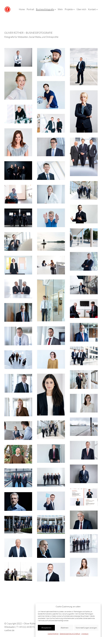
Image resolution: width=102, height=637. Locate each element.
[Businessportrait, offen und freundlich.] (18, 407)
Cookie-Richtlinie (53, 634)
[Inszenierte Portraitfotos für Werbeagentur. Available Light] (51, 217)
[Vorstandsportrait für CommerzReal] (51, 170)
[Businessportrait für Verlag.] (18, 383)
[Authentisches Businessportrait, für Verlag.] (18, 336)
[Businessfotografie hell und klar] (84, 403)
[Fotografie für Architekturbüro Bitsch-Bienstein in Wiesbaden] (51, 123)
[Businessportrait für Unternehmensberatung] (51, 335)
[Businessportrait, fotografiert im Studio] (51, 548)
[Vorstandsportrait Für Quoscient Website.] (84, 111)
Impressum (84, 634)
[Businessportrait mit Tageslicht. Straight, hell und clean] (51, 394)
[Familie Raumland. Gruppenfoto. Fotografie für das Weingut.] (18, 170)
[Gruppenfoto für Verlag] (18, 359)
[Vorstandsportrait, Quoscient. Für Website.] (18, 57)
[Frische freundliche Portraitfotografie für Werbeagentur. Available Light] (51, 501)
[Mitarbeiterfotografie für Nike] (51, 95)
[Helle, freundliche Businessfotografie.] (84, 261)
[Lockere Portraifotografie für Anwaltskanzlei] (84, 356)
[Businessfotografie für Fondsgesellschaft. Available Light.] (84, 308)
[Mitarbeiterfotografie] (18, 571)
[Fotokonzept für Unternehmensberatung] (51, 241)
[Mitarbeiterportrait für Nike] (18, 86)
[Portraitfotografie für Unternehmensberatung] (51, 194)
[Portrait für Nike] (51, 62)
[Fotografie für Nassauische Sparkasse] (18, 478)
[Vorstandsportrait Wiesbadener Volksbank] (84, 157)
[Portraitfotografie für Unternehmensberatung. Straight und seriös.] (84, 520)
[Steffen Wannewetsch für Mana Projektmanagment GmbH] (84, 426)
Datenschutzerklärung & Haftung (70, 634)
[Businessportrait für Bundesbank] (18, 312)
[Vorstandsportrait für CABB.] (51, 453)
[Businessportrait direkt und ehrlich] (84, 497)
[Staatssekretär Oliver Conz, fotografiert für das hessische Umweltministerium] (18, 454)
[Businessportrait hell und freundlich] (18, 600)
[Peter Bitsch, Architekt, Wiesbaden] (18, 114)
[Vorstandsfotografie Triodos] (51, 300)
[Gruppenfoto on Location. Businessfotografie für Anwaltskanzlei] (51, 524)
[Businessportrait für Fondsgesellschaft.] (18, 288)
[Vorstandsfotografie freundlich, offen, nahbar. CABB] (51, 477)
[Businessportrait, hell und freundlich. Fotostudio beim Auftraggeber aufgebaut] (51, 572)
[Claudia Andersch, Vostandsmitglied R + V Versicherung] (18, 265)
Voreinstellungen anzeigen (86, 627)
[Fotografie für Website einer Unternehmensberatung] (84, 595)
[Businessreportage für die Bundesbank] (18, 430)
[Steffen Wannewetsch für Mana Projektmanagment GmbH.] (84, 285)
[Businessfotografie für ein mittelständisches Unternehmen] (18, 241)
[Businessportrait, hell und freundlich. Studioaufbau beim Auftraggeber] (18, 547)
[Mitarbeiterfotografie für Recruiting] (51, 265)
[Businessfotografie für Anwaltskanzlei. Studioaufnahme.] (84, 474)
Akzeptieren (46, 627)
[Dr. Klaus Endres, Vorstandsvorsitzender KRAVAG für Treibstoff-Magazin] (84, 66)
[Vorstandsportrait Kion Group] (84, 543)
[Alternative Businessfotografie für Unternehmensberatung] (84, 237)
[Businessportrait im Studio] (18, 501)
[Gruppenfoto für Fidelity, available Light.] (51, 429)
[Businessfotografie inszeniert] (18, 194)
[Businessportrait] (51, 147)
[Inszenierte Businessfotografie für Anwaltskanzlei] (18, 217)
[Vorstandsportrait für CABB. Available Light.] (84, 450)
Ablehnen (64, 627)
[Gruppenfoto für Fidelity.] (84, 190)
